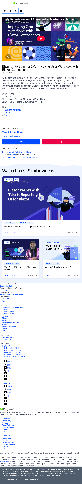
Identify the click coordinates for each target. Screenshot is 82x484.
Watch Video (11, 233)
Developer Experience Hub (12, 307)
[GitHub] (5, 377)
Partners (5, 324)
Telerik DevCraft (6, 286)
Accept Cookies (11, 480)
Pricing (4, 301)
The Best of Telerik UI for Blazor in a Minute (20, 268)
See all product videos (12, 136)
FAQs (4, 331)
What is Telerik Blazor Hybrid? (58, 267)
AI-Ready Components (19, 294)
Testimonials (7, 339)
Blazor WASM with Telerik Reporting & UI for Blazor (27, 227)
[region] (41, 475)
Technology (6, 421)
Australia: (14, 357)
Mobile (56, 242)
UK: (12, 350)
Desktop (49, 242)
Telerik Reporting (11, 223)
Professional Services (10, 322)
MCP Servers (5, 294)
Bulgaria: (14, 354)
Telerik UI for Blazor (13, 110)
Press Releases (8, 425)
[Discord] (5, 379)
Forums (5, 316)
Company (6, 419)
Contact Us (6, 346)
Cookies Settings (31, 480)
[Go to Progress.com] (7, 410)
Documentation (8, 312)
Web (16, 179)
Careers (5, 429)
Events (4, 329)
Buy (21, 141)
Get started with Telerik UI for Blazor (16, 152)
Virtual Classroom (9, 327)
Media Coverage (8, 427)
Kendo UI (3, 290)
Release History (8, 314)
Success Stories (8, 337)
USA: (13, 348)
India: (13, 352)
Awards (5, 423)
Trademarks (4, 461)
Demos (7, 112)
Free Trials (6, 299)
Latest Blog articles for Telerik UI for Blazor (19, 158)
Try (61, 141)
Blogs (4, 318)
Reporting (9, 179)
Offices (4, 431)
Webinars (5, 320)
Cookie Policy (58, 473)
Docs (6, 115)
